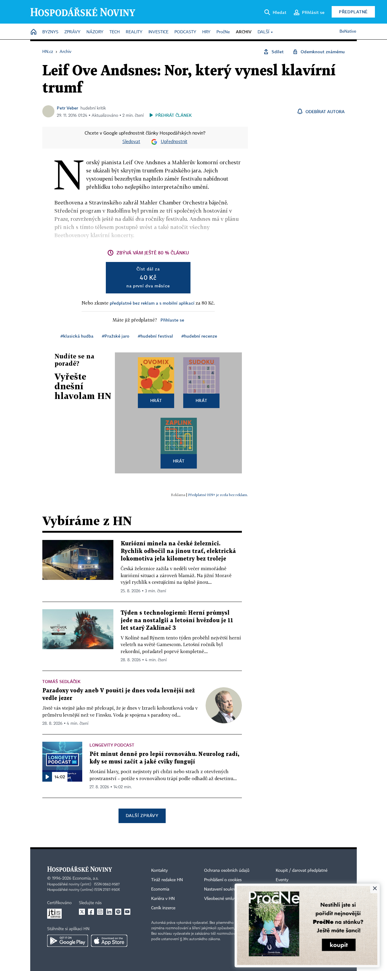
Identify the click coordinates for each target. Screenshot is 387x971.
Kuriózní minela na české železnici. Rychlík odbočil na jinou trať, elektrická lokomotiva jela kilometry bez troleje (178, 551)
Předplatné (353, 11)
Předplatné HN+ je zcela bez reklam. (218, 494)
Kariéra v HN (163, 899)
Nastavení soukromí (222, 889)
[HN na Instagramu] (100, 912)
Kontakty (159, 870)
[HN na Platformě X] (82, 912)
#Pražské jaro (115, 335)
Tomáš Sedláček (61, 681)
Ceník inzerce (163, 908)
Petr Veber (67, 107)
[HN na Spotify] (118, 912)
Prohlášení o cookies (223, 880)
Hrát (156, 400)
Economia (160, 889)
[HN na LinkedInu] (109, 912)
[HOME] (33, 32)
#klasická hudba (76, 335)
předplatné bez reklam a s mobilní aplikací (152, 303)
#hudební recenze (199, 335)
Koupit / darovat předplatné (301, 870)
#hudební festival (155, 335)
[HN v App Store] (109, 941)
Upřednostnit (174, 142)
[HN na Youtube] (127, 912)
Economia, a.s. (86, 878)
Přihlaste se (172, 319)
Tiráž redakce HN (167, 880)
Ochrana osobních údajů (226, 870)
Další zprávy (142, 815)
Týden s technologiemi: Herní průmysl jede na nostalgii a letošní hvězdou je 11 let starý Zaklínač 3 (177, 620)
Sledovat (131, 142)
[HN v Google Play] (67, 941)
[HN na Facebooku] (91, 912)
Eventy (282, 880)
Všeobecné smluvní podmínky (231, 899)
